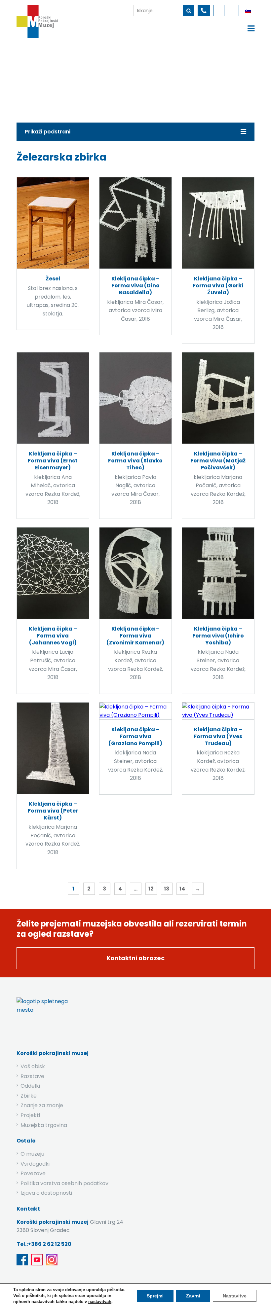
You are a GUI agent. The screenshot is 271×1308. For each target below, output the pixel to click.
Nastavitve (235, 1295)
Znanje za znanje (41, 1105)
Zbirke (90, 78)
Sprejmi (155, 1295)
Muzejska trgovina (43, 1125)
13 (166, 888)
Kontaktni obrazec (135, 958)
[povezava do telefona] (204, 10)
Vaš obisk (32, 1066)
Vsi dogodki (35, 1164)
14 (182, 888)
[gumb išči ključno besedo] (188, 10)
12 (151, 888)
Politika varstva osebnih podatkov (64, 1183)
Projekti (30, 1115)
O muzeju (32, 1154)
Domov (60, 78)
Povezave (33, 1173)
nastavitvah (99, 1301)
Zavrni (193, 1295)
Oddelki (30, 1086)
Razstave (32, 1076)
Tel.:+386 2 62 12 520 (44, 1244)
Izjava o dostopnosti (46, 1193)
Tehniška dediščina (134, 78)
